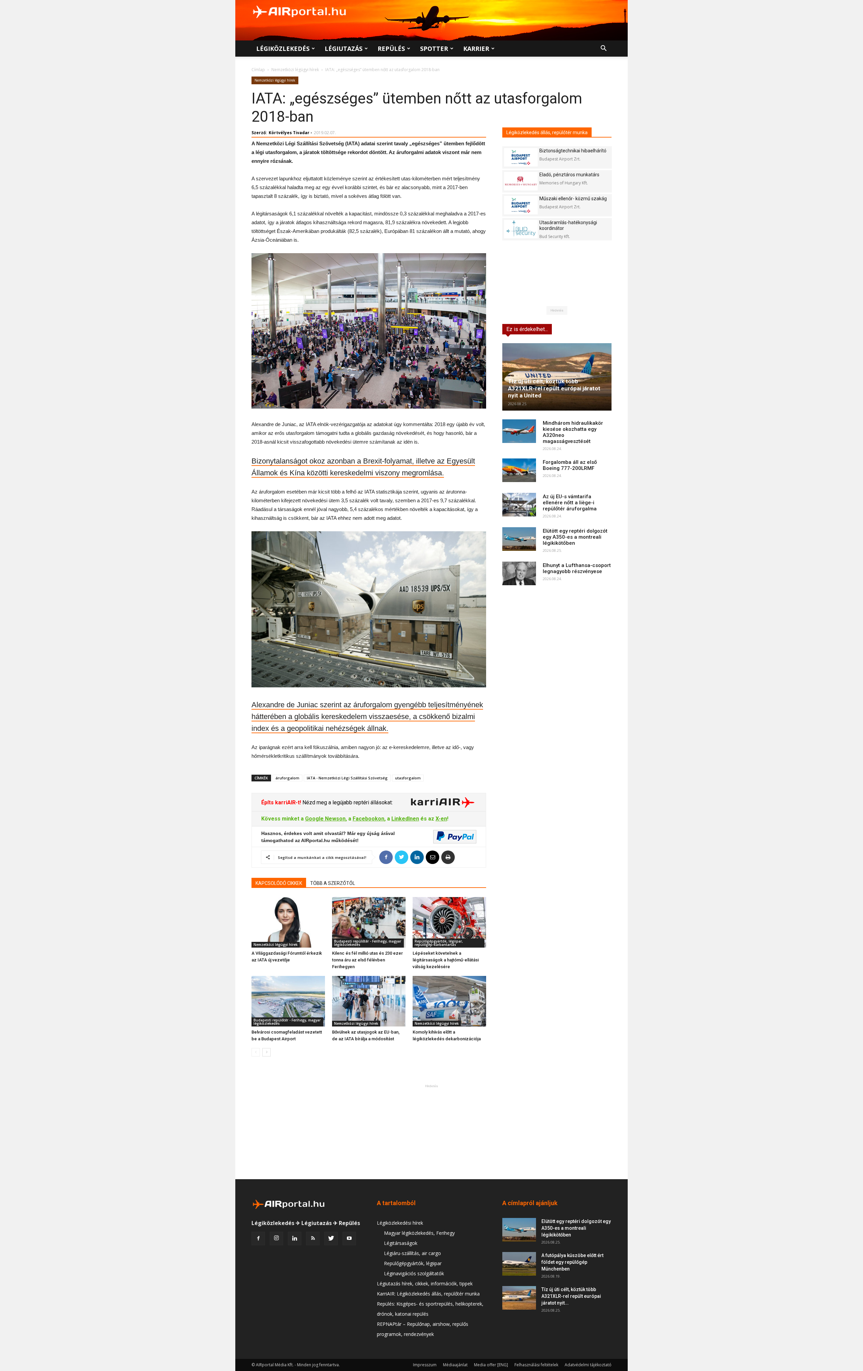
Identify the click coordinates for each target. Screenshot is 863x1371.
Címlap (258, 69)
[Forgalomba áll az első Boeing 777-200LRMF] (519, 470)
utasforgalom (408, 777)
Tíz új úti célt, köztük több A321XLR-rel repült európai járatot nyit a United (554, 388)
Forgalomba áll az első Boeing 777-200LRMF (570, 465)
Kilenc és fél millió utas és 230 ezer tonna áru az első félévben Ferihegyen (367, 960)
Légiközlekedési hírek (400, 1223)
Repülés (391, 48)
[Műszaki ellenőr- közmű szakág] (521, 205)
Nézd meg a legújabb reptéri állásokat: (347, 802)
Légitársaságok (400, 1243)
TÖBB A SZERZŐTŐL (332, 883)
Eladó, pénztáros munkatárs (569, 174)
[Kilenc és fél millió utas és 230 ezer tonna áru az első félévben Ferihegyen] (369, 922)
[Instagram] (276, 1238)
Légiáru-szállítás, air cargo (412, 1253)
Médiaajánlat (455, 1365)
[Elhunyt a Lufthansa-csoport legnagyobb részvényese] (519, 573)
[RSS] (313, 1238)
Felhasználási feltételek (536, 1365)
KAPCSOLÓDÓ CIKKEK (279, 883)
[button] (603, 49)
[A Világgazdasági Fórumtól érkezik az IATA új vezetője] (288, 922)
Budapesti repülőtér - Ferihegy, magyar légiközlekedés (367, 943)
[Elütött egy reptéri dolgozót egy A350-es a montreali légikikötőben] (519, 539)
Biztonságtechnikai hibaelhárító (572, 150)
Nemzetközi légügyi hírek (295, 69)
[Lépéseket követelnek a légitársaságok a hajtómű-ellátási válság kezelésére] (449, 922)
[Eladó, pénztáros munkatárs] (521, 181)
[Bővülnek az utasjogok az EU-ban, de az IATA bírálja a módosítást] (369, 1001)
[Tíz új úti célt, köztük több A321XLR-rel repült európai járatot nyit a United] (557, 377)
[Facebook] (258, 1238)
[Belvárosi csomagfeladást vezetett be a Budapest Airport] (288, 1001)
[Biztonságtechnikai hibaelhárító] (521, 157)
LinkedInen (405, 818)
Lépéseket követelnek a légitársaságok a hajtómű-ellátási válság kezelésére (446, 960)
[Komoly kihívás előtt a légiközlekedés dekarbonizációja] (449, 1001)
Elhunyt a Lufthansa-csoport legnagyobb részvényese (577, 568)
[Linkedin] (294, 1238)
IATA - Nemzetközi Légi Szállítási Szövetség (347, 777)
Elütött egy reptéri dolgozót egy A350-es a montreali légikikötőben (575, 537)
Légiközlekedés (282, 48)
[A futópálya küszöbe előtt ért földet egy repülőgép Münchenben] (519, 1264)
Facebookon (368, 818)
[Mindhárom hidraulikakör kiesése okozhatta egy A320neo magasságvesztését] (519, 431)
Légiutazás (343, 48)
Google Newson (325, 818)
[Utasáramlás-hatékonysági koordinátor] (521, 229)
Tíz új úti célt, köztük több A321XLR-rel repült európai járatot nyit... (571, 1296)
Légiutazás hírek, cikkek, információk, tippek (425, 1283)
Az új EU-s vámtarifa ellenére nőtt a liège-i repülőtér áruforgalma (570, 503)
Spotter (434, 48)
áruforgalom (287, 777)
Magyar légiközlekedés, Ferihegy (419, 1233)
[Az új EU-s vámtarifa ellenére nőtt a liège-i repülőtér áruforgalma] (519, 504)
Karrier (476, 48)
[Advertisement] (431, 1132)
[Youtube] (349, 1238)
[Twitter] (331, 1238)
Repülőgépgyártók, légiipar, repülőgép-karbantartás (439, 943)
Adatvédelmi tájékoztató (588, 1365)
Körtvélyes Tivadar (289, 133)
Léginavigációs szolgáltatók (414, 1273)
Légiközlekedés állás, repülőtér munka (547, 132)
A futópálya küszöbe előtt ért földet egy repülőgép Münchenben (572, 1262)
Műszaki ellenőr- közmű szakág (573, 198)
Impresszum (425, 1365)
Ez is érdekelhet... (527, 329)
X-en (441, 818)
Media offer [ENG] (491, 1365)
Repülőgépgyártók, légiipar (413, 1263)
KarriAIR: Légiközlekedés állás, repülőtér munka (428, 1293)
